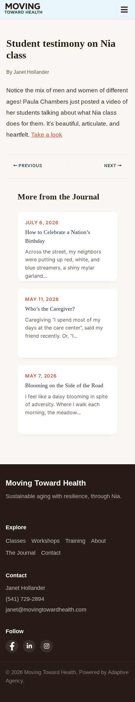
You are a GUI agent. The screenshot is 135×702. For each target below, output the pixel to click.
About (98, 541)
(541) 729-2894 (25, 599)
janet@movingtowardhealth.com (46, 610)
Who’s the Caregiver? (50, 309)
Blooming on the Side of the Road (64, 385)
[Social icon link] (12, 646)
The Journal (20, 553)
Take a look (46, 134)
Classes (16, 541)
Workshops (45, 541)
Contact (51, 553)
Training (75, 541)
